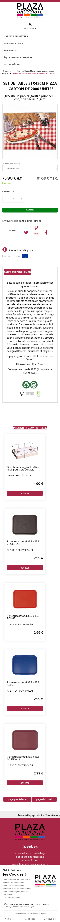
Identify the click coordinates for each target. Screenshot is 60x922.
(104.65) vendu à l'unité (19, 475)
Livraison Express (30, 860)
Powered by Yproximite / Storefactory (39, 815)
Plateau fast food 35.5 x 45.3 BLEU (23, 684)
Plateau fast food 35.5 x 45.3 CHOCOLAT (23, 543)
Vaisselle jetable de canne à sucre (30, 864)
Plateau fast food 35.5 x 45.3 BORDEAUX (23, 758)
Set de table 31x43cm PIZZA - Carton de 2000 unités (30, 86)
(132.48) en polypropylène (20, 550)
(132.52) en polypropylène (20, 765)
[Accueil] (30, 10)
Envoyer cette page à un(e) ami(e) (21, 220)
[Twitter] (26, 233)
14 (37, 483)
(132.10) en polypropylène (20, 624)
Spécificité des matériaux (30, 856)
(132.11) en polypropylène (20, 691)
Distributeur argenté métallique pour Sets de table (23, 468)
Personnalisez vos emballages (30, 853)
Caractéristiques (21, 250)
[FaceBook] (46, 233)
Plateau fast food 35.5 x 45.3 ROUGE (23, 617)
